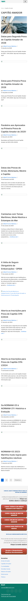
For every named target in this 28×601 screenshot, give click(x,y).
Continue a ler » (14, 237)
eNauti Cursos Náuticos (9, 46)
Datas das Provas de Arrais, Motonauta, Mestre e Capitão (13, 171)
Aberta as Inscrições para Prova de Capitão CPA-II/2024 (13, 313)
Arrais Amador (5, 561)
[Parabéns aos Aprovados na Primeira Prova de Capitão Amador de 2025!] (14, 113)
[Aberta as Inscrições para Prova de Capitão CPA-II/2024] (14, 299)
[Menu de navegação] (25, 1)
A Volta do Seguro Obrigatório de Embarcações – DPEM (11, 265)
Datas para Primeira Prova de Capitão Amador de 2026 (13, 84)
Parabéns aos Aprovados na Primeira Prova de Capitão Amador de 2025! (13, 128)
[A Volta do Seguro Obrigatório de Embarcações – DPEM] (14, 250)
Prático (3, 577)
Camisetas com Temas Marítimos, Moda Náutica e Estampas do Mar (14, 217)
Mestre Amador (6, 571)
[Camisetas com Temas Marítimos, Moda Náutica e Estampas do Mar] (14, 202)
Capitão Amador (6, 563)
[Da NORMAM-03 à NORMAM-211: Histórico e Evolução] (14, 393)
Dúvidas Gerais (5, 569)
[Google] (20, 591)
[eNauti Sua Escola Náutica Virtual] (3, 1)
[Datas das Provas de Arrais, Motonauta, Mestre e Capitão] (14, 156)
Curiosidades (5, 566)
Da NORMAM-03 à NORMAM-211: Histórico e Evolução (13, 408)
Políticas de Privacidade (8, 596)
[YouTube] (12, 591)
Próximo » (18, 480)
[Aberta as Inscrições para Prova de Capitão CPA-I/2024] (14, 347)
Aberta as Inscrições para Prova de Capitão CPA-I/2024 (13, 362)
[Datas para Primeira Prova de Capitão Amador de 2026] (14, 69)
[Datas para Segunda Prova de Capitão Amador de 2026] (14, 24)
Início (2, 8)
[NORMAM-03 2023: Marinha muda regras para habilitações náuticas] (14, 440)
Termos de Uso (6, 594)
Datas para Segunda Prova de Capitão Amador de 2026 (14, 39)
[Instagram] (8, 591)
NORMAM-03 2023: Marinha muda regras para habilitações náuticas (13, 454)
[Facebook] (16, 591)
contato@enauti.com (7, 587)
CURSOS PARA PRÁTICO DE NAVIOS (14, 527)
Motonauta (4, 574)
